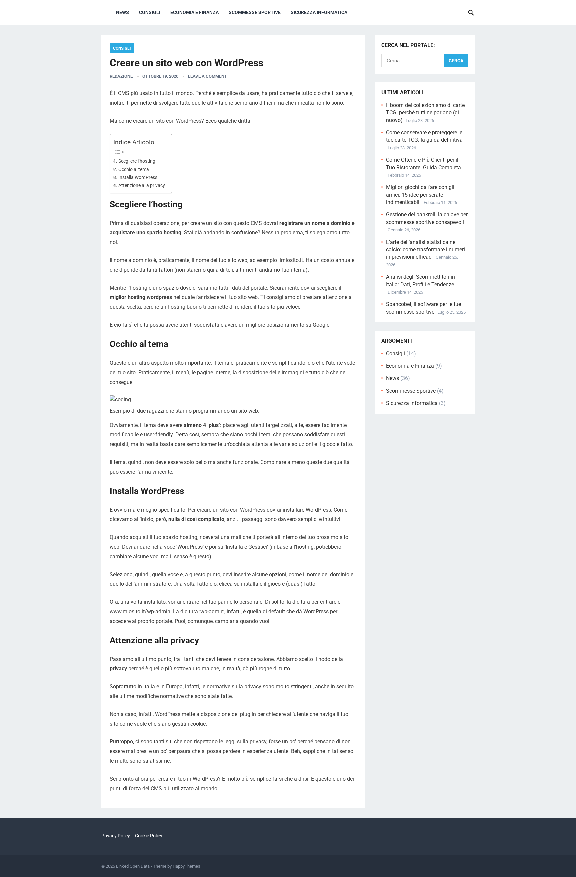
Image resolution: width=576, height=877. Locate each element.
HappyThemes (186, 866)
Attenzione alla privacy (141, 185)
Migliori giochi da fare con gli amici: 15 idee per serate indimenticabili (420, 194)
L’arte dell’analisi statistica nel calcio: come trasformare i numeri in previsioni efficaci (425, 249)
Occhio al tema (133, 169)
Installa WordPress (137, 177)
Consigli (149, 12)
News (122, 12)
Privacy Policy (115, 835)
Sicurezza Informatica (319, 12)
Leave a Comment (207, 76)
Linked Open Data (133, 866)
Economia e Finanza (194, 12)
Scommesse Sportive (255, 12)
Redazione (121, 76)
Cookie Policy (148, 835)
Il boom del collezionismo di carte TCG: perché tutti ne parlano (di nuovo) (425, 112)
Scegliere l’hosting (136, 161)
